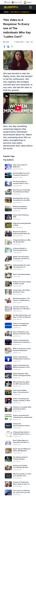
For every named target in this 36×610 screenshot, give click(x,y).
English (20, 2)
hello (7, 42)
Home (6, 12)
